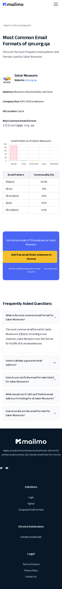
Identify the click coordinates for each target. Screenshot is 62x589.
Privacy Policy (31, 570)
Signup (31, 503)
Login (31, 497)
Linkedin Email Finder (31, 536)
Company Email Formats (31, 509)
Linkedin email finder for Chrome (45, 454)
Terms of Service (31, 564)
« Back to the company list (17, 25)
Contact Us (31, 576)
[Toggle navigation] (55, 4)
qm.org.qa (30, 80)
